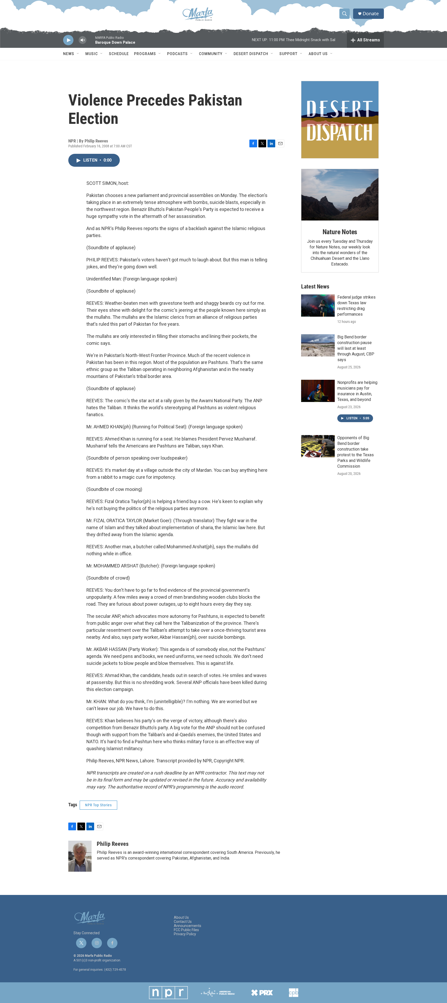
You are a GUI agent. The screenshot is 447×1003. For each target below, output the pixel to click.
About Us (318, 54)
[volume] (82, 40)
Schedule (119, 54)
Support (288, 54)
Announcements (187, 926)
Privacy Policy (185, 934)
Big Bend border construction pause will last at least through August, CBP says (355, 348)
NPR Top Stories (98, 805)
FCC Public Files (186, 930)
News (68, 54)
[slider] (91, 42)
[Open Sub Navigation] (78, 54)
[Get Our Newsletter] (339, 119)
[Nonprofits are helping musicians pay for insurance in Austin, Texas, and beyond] (318, 391)
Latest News (315, 286)
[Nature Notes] (339, 195)
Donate (371, 13)
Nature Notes (340, 232)
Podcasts (177, 54)
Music (91, 54)
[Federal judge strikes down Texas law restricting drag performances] (318, 305)
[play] (68, 40)
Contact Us (183, 922)
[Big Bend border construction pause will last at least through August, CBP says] (318, 345)
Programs (145, 54)
